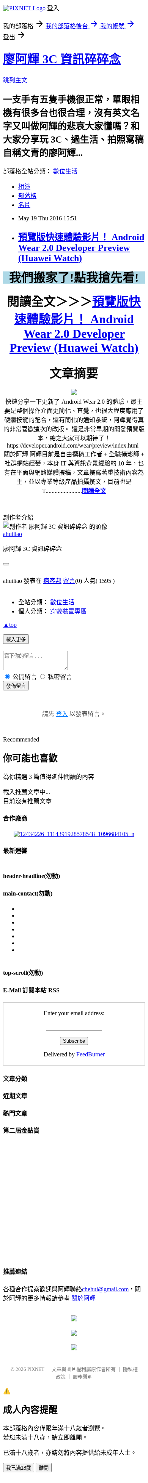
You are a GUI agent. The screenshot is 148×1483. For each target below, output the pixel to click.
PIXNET (35, 1369)
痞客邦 (52, 581)
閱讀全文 (94, 491)
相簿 (24, 186)
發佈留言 (16, 686)
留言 (69, 581)
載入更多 (16, 639)
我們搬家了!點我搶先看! (74, 277)
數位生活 (65, 171)
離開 (44, 1468)
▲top (10, 624)
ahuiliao (12, 534)
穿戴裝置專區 (68, 611)
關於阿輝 (83, 1298)
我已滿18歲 (18, 1468)
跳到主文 (15, 80)
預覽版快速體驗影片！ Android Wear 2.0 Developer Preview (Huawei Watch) (81, 247)
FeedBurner (90, 1054)
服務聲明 (83, 1377)
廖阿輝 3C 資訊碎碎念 (62, 59)
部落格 (27, 196)
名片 (24, 205)
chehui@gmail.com (105, 1289)
